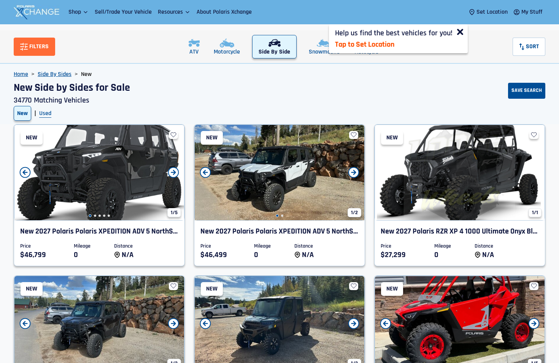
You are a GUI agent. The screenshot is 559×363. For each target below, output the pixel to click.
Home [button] (21, 74)
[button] (78, 12)
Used (45, 113)
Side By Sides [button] (54, 74)
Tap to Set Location (364, 44)
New (22, 113)
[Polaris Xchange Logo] (36, 12)
